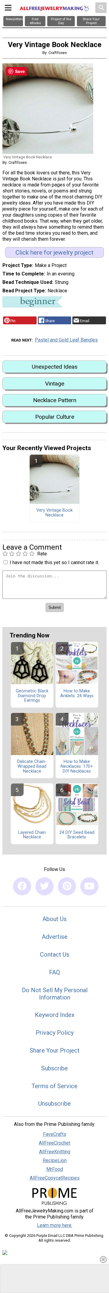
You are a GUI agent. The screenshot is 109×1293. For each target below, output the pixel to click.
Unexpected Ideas (55, 366)
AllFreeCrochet (54, 1143)
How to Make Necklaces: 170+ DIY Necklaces (77, 766)
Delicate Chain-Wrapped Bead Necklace (32, 766)
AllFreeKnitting (54, 1152)
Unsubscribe (54, 1103)
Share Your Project (55, 1050)
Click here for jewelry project (54, 252)
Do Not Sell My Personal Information (55, 993)
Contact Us (54, 954)
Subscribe (54, 1068)
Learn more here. (54, 1225)
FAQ (54, 972)
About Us (54, 919)
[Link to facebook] (22, 886)
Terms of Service (54, 1086)
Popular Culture (54, 416)
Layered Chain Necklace (32, 835)
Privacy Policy (55, 1032)
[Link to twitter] (44, 886)
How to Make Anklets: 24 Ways (77, 693)
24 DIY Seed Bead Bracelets (76, 835)
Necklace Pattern (54, 400)
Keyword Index (54, 1014)
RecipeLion (55, 1160)
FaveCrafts (54, 1134)
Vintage (54, 383)
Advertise (55, 936)
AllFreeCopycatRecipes (55, 1178)
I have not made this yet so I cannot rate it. (54, 562)
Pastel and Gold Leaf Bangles (66, 340)
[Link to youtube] (89, 886)
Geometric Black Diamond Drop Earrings (32, 696)
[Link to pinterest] (67, 886)
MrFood (54, 1169)
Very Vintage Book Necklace (54, 513)
